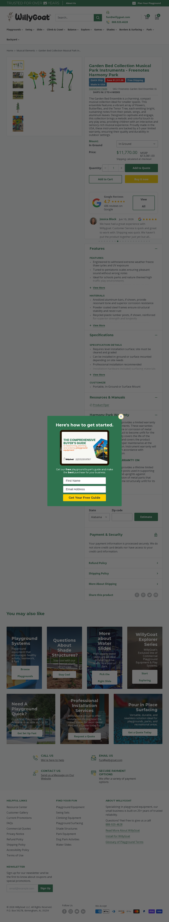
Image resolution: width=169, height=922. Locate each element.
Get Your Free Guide (84, 498)
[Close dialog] (121, 416)
